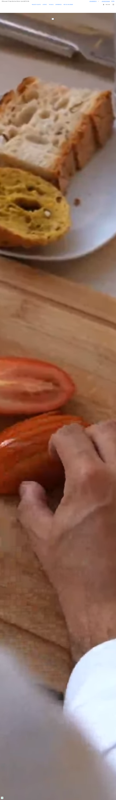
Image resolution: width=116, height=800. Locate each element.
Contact (45, 4)
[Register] (103, 4)
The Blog (51, 4)
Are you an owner (68, 4)
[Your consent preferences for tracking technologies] (2, 798)
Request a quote (36, 4)
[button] (113, 4)
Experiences (58, 4)
